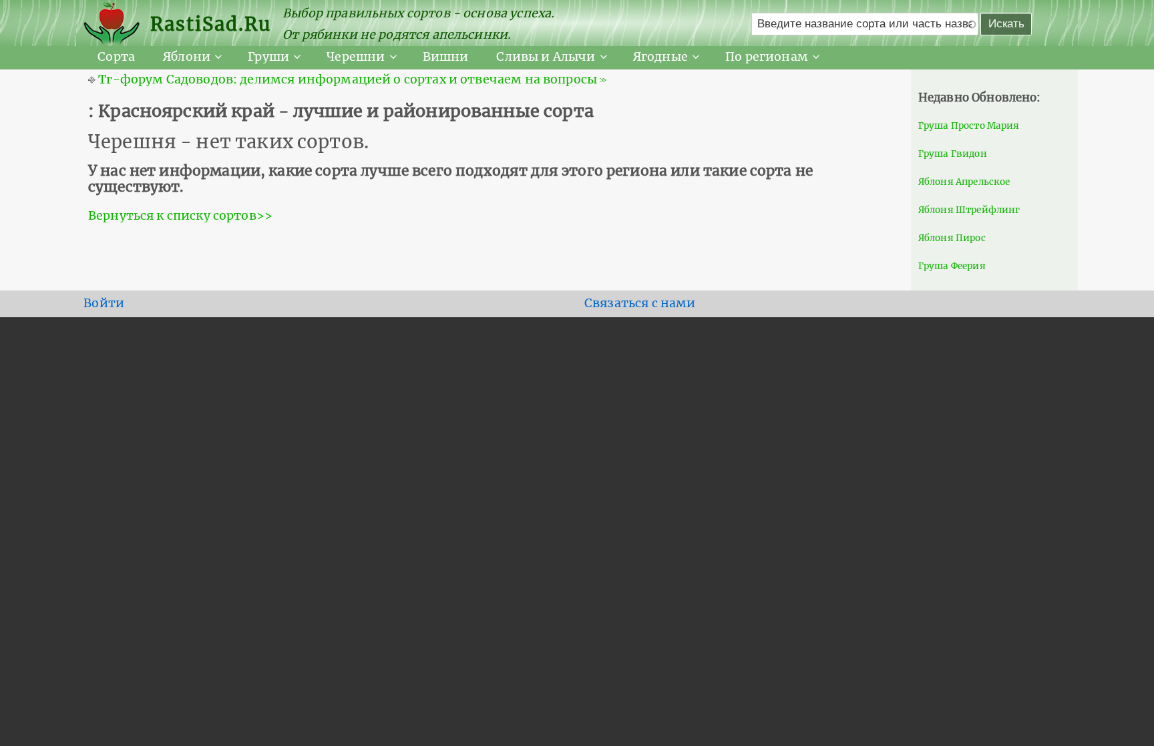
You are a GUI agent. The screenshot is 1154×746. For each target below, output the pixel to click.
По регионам (766, 56)
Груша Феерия (952, 266)
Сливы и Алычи (545, 56)
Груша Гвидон (952, 154)
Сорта (116, 56)
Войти (103, 303)
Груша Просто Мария (969, 126)
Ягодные (660, 56)
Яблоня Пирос (952, 238)
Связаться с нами (640, 303)
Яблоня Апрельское (964, 182)
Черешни (356, 56)
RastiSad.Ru (210, 24)
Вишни (446, 56)
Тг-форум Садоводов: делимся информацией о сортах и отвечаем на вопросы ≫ (352, 79)
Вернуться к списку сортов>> (180, 215)
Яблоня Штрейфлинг (969, 210)
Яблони (186, 56)
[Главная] (116, 24)
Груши (268, 56)
